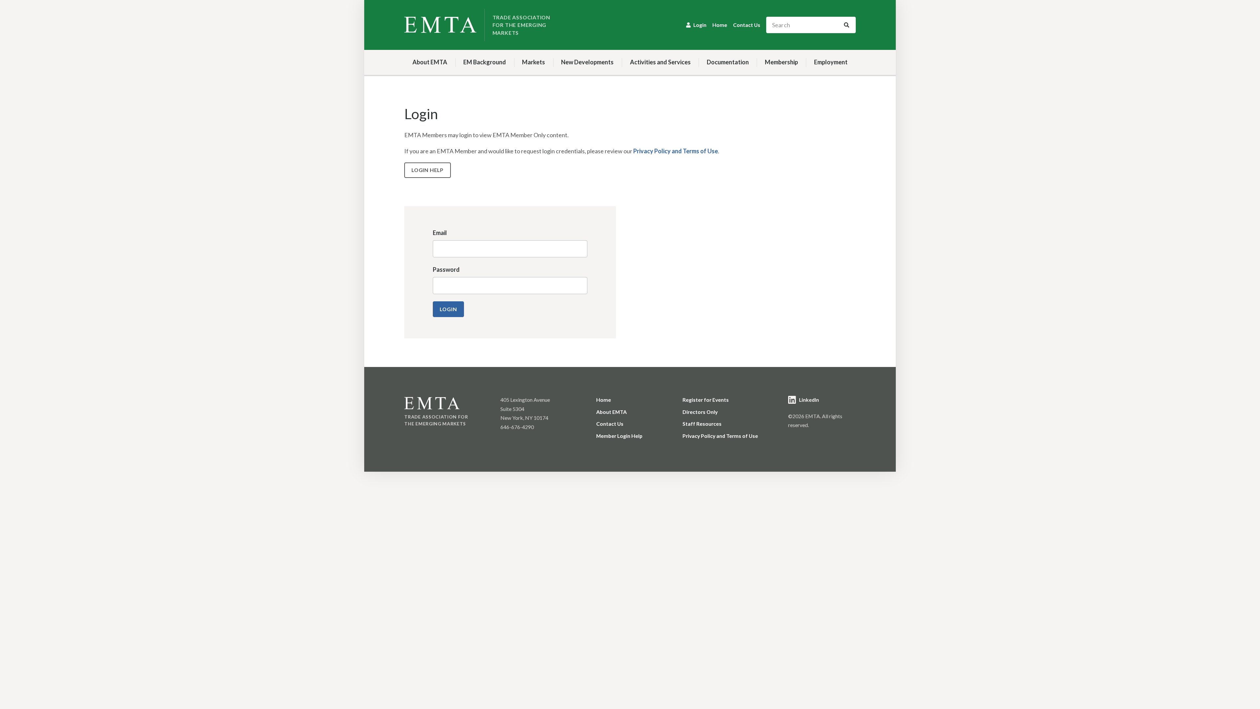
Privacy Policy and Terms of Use (675, 151)
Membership (781, 62)
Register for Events (705, 400)
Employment (831, 62)
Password (446, 269)
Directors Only (700, 412)
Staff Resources (702, 423)
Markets (533, 62)
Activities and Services (660, 62)
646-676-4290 (517, 427)
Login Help (427, 170)
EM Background (484, 62)
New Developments (587, 62)
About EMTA (429, 62)
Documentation (728, 62)
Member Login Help (619, 436)
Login (699, 25)
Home (719, 25)
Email (440, 232)
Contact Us (746, 25)
